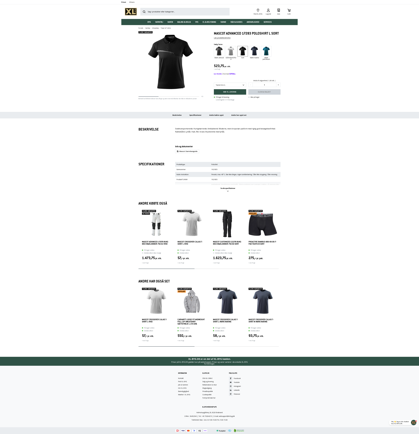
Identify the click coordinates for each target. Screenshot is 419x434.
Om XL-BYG (182, 388)
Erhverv (132, 2)
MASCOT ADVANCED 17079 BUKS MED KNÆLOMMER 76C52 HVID (155, 243)
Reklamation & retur (209, 385)
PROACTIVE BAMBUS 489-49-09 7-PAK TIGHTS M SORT (262, 243)
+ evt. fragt (145, 263)
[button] (202, 63)
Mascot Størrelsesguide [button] (188, 151)
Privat (123, 2)
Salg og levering (208, 381)
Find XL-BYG (182, 381)
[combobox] (230, 85)
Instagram (237, 386)
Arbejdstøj (155, 28)
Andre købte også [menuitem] (216, 115)
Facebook (237, 378)
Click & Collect (207, 378)
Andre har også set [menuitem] (238, 115)
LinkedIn (237, 390)
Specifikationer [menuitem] (195, 115)
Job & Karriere (183, 385)
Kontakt (181, 378)
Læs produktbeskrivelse (222, 38)
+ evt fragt (217, 69)
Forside (140, 28)
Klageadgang (207, 388)
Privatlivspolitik (207, 391)
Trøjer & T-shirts (166, 28)
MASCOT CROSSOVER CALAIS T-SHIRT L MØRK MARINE (225, 320)
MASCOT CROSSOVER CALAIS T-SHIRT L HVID (190, 243)
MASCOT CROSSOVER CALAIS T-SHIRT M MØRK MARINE (261, 320)
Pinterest (237, 394)
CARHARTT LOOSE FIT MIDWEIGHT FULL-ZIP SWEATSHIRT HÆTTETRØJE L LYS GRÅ (191, 321)
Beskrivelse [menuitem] (177, 115)
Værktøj (147, 28)
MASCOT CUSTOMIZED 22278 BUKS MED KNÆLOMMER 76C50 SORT (227, 243)
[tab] (149, 22)
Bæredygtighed (183, 391)
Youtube (237, 382)
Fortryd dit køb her (209, 398)
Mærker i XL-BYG (184, 394)
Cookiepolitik (206, 394)
